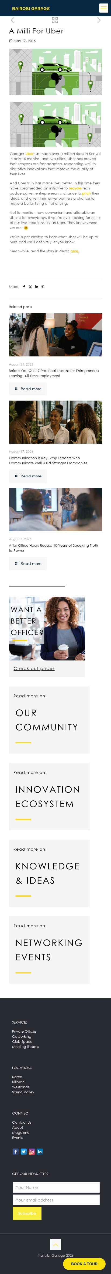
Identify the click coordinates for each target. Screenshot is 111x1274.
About (17, 1127)
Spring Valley (23, 1092)
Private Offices (24, 1031)
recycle (75, 188)
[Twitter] (23, 1151)
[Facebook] (15, 1151)
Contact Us (21, 1122)
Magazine (20, 1132)
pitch (86, 193)
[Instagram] (32, 1151)
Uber (29, 153)
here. (75, 251)
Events (17, 1137)
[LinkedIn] (40, 1151)
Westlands (20, 1087)
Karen (17, 1077)
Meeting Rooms (25, 1046)
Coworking (21, 1036)
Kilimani (18, 1082)
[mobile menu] (103, 8)
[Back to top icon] (55, 1244)
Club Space (22, 1041)
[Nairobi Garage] (31, 8)
